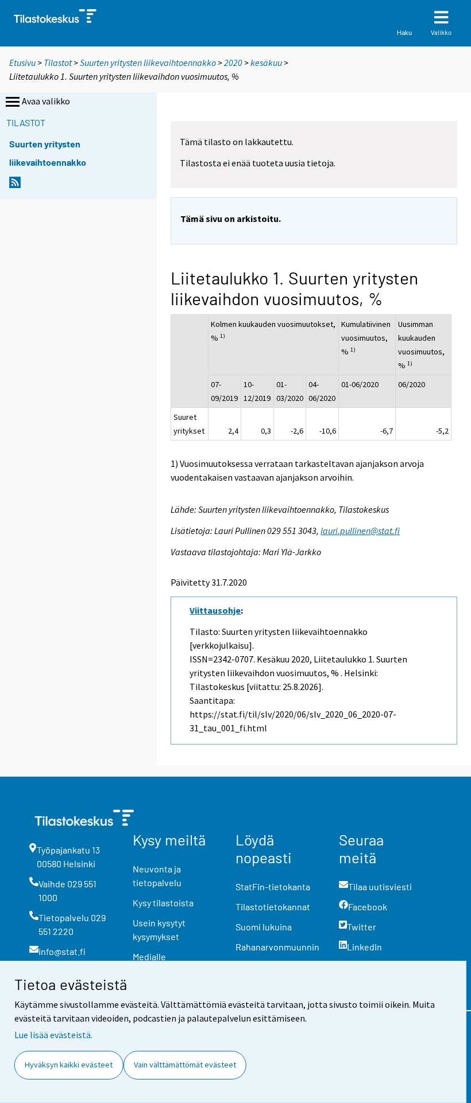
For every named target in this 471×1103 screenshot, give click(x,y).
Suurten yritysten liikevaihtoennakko (148, 62)
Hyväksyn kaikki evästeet (69, 1064)
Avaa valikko (46, 101)
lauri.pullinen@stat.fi (360, 530)
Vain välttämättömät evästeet (185, 1064)
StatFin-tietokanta (272, 886)
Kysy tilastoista (163, 902)
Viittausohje (215, 610)
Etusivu (22, 62)
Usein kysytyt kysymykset (159, 929)
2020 (233, 62)
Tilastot (58, 62)
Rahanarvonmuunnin (277, 946)
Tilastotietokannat (272, 906)
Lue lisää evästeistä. (53, 1034)
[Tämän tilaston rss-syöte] (15, 185)
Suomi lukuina (263, 926)
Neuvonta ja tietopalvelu (157, 875)
